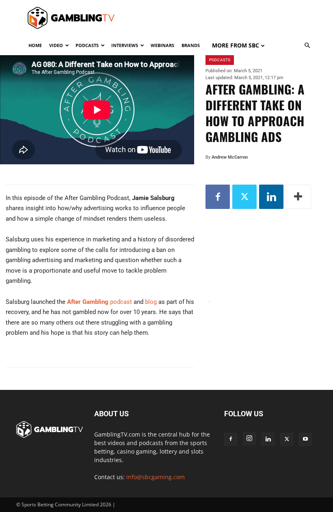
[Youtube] (305, 439)
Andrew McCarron (230, 157)
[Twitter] (244, 197)
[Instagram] (249, 438)
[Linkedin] (271, 197)
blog (151, 301)
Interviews (124, 45)
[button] (307, 45)
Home (35, 45)
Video (56, 45)
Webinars (162, 45)
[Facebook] (217, 197)
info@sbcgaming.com (155, 477)
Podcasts (87, 45)
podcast (99, 301)
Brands (191, 45)
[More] (298, 197)
